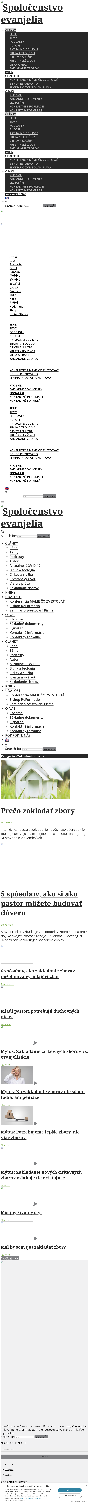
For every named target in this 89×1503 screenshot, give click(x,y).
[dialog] (44, 1493)
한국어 (14, 302)
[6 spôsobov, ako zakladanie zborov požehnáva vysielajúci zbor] (17, 962)
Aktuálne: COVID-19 (24, 49)
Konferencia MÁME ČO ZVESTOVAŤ (34, 80)
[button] (6, 202)
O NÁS (9, 91)
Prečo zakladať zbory (38, 810)
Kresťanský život (22, 61)
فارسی (14, 287)
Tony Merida (7, 984)
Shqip (13, 310)
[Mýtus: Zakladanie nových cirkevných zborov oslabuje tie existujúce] (19, 1164)
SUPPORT (21, 1482)
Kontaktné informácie (27, 106)
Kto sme (16, 95)
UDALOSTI (12, 76)
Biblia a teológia (22, 53)
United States (19, 314)
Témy (13, 38)
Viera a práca (19, 64)
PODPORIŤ (7, 1482)
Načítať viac (10, 1258)
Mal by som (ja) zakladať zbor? (33, 1247)
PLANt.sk (5, 1064)
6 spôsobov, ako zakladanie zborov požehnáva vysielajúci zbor (38, 973)
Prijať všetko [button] (70, 1490)
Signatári (17, 103)
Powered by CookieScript (79, 1502)
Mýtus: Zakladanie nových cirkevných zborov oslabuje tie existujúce (41, 1175)
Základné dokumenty (26, 99)
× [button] (86, 1485)
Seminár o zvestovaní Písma (30, 87)
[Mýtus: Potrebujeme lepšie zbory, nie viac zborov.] (19, 1123)
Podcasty (17, 42)
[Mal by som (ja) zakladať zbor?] (19, 1239)
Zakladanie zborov (24, 68)
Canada (15, 272)
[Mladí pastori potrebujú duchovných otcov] (17, 1003)
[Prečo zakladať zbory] (35, 798)
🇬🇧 (7, 198)
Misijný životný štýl (21, 1212)
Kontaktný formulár (26, 110)
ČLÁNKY (10, 30)
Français (15, 291)
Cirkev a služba (21, 57)
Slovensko (12, 253)
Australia (16, 264)
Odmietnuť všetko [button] (70, 1495)
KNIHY (9, 72)
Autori (15, 45)
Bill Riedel (6, 1024)
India (13, 295)
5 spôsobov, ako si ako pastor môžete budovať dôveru (41, 903)
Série (13, 34)
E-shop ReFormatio (24, 83)
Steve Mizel (7, 924)
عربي (13, 260)
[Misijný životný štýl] (19, 1204)
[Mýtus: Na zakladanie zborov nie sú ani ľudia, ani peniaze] (19, 1083)
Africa (14, 257)
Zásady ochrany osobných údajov (30, 1498)
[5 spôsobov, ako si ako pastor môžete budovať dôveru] (35, 881)
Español (15, 283)
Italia (13, 299)
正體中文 (15, 276)
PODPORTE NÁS (15, 194)
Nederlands (17, 306)
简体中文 (15, 280)
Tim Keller (6, 822)
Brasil (13, 268)
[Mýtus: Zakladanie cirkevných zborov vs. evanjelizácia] (19, 1043)
